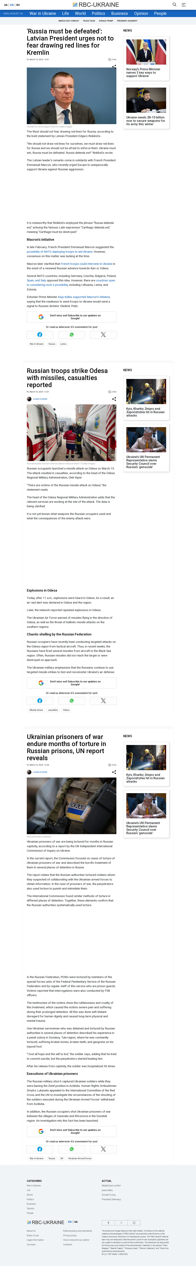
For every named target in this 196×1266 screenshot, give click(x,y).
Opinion (141, 13)
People (160, 13)
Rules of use (33, 1235)
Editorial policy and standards (77, 1231)
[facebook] (108, 1222)
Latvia (63, 344)
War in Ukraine (43, 13)
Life (65, 13)
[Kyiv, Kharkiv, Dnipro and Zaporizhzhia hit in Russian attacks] (146, 392)
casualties (53, 710)
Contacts (67, 1244)
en (12, 4)
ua (6, 4)
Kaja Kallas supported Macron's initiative (84, 297)
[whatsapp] (134, 1222)
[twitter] (121, 1222)
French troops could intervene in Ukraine (86, 264)
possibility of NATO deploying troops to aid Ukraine (59, 251)
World (80, 13)
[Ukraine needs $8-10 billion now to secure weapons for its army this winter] (146, 100)
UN (61, 1158)
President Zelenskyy (127, 21)
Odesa (66, 710)
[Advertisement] (71, 196)
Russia (52, 344)
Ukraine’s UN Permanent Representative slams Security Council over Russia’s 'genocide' (143, 462)
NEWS (127, 30)
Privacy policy (70, 1235)
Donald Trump (106, 21)
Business (119, 13)
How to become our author (76, 1240)
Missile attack (36, 710)
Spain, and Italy (36, 280)
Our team (31, 1244)
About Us (31, 1231)
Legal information (35, 1240)
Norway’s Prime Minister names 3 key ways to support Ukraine (143, 73)
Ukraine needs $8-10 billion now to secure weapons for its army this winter (145, 121)
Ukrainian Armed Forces (79, 1158)
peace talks (89, 21)
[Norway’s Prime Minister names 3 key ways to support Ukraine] (146, 52)
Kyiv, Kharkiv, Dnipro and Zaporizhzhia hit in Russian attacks (145, 412)
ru (18, 4)
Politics (98, 13)
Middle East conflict (69, 21)
